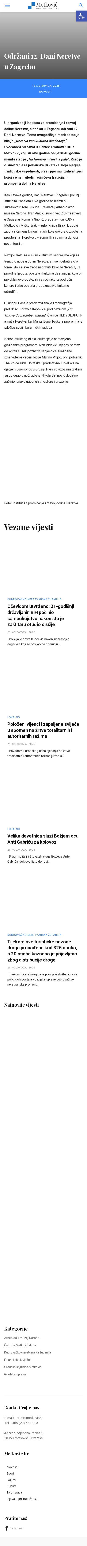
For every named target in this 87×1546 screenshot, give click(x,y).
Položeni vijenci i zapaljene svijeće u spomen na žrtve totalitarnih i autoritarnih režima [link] (43, 730)
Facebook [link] (16, 1528)
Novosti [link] (45, 91)
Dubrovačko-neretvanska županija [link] (34, 599)
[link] (81, 16)
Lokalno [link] (13, 717)
